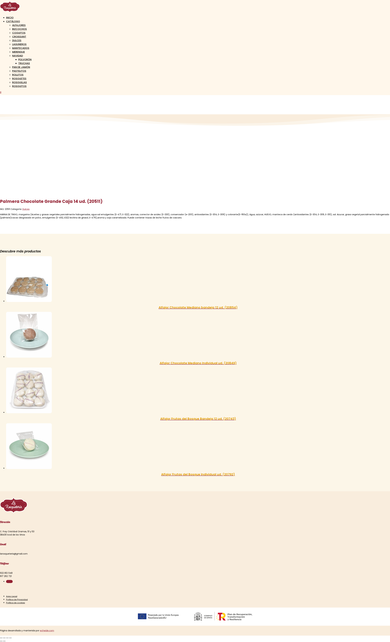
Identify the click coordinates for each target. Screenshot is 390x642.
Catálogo (13, 21)
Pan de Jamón (21, 67)
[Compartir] (7, 637)
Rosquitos (19, 86)
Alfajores (19, 25)
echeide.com (47, 630)
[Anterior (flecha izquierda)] (1, 641)
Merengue (18, 52)
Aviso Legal (11, 596)
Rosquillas (19, 82)
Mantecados (20, 48)
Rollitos (17, 75)
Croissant (19, 36)
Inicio (10, 17)
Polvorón (25, 59)
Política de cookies (15, 602)
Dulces (16, 40)
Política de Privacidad (17, 599)
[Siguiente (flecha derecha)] (4, 641)
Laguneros (19, 44)
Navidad (17, 55)
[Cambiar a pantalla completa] (4, 637)
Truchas (24, 63)
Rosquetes (19, 78)
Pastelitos (19, 71)
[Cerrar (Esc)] (10, 637)
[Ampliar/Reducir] (1, 637)
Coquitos (18, 33)
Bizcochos (19, 29)
